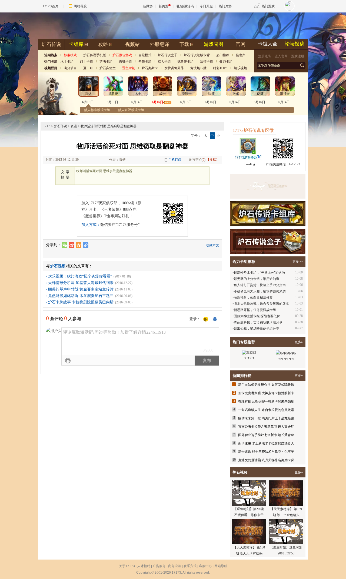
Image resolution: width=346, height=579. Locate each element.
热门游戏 (268, 6)
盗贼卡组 (125, 61)
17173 (47, 126)
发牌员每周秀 (174, 68)
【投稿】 (212, 160)
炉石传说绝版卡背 (197, 55)
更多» (299, 342)
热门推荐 (222, 55)
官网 (240, 44)
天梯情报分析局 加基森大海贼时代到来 (81, 283)
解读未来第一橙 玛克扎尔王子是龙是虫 (266, 418)
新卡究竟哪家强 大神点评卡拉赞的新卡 (266, 393)
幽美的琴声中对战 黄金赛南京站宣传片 (81, 289)
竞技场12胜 (198, 68)
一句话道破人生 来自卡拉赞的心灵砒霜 (266, 410)
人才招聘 (143, 566)
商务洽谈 (174, 566)
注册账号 (264, 56)
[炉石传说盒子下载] (267, 241)
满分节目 (70, 68)
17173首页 (50, 6)
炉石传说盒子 (167, 55)
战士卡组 (86, 61)
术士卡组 (67, 61)
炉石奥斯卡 (150, 68)
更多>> (297, 261)
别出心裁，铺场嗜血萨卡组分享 (256, 328)
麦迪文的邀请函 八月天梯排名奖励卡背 (266, 460)
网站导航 (80, 6)
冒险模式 (144, 55)
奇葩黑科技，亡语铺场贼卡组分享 (258, 322)
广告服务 (159, 566)
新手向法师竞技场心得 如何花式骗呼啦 (266, 385)
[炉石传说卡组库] (267, 186)
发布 (206, 360)
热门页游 (225, 6)
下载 (184, 44)
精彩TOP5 (220, 68)
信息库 (240, 55)
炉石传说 (51, 44)
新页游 (163, 6)
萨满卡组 (105, 61)
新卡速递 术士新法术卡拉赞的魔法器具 (266, 443)
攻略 (103, 44)
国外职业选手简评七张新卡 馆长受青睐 (266, 435)
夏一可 (88, 68)
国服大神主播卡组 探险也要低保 (257, 316)
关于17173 (127, 566)
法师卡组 (206, 61)
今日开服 (206, 6)
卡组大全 (267, 43)
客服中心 (205, 566)
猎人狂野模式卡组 (131, 110)
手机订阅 (174, 160)
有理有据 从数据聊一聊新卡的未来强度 (266, 401)
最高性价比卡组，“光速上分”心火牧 (259, 273)
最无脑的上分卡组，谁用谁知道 (256, 279)
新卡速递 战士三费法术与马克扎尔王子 (266, 452)
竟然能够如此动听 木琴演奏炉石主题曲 (81, 296)
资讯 (74, 126)
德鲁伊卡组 (185, 61)
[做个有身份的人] (206, 319)
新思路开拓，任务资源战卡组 (255, 310)
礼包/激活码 (185, 6)
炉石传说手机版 (94, 55)
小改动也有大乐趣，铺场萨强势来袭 (260, 291)
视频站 (132, 44)
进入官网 (281, 56)
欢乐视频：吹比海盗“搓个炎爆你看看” (80, 276)
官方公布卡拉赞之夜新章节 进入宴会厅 (266, 427)
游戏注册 (297, 56)
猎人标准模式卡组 (97, 110)
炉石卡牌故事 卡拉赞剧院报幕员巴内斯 (81, 302)
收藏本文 (212, 245)
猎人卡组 (164, 61)
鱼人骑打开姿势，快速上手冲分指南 (260, 285)
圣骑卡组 (144, 61)
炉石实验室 (107, 68)
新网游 (148, 6)
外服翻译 (159, 44)
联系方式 (190, 566)
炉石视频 (57, 266)
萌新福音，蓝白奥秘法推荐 (253, 297)
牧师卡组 (225, 61)
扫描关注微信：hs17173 (283, 164)
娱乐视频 (240, 68)
